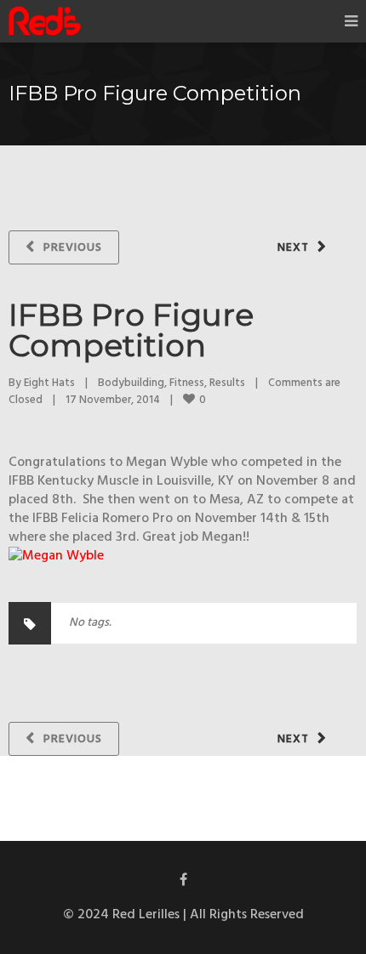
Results (227, 383)
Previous (72, 248)
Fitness (186, 383)
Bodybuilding (131, 383)
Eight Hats (49, 383)
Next (293, 248)
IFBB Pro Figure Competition (131, 330)
